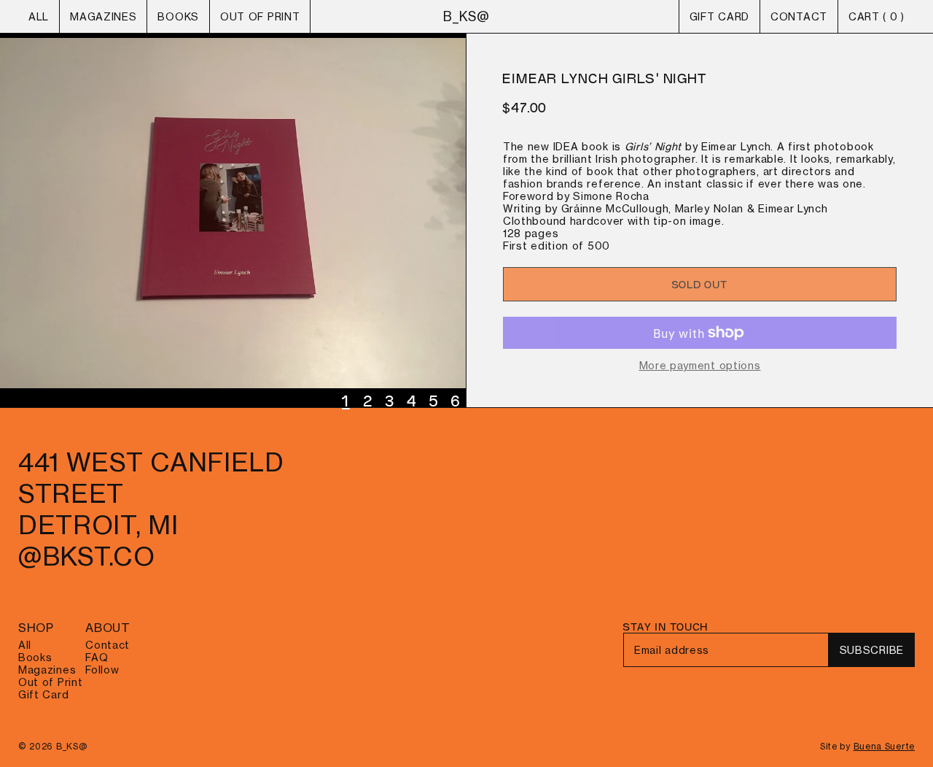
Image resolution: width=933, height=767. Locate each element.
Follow (102, 669)
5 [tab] (434, 400)
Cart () (876, 16)
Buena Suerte (884, 746)
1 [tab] (346, 400)
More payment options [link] (700, 365)
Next (233, 220)
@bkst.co (86, 556)
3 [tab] (391, 400)
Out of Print (260, 16)
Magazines (103, 16)
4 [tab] (412, 400)
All (38, 16)
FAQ (96, 657)
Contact (798, 16)
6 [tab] (456, 400)
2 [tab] (369, 400)
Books (178, 16)
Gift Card (719, 16)
